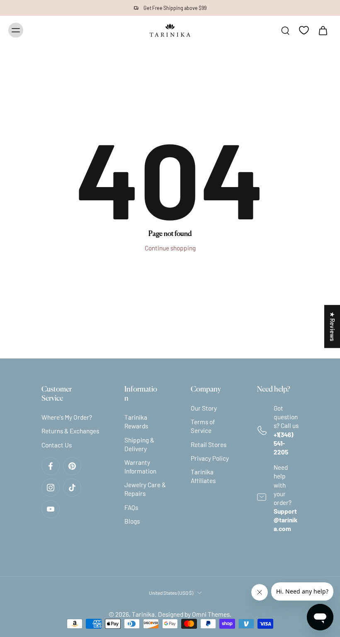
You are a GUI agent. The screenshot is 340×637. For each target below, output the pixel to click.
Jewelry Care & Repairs (145, 489)
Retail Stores (208, 444)
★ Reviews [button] (332, 326)
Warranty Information (140, 467)
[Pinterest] (72, 466)
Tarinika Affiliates (203, 476)
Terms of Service (203, 426)
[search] (285, 30)
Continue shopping (170, 248)
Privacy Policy (210, 458)
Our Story (204, 408)
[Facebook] (50, 466)
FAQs (131, 507)
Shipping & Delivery (139, 444)
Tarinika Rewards (136, 421)
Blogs (132, 521)
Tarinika (143, 614)
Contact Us (56, 445)
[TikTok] (72, 487)
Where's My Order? (66, 417)
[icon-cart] (322, 30)
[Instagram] (50, 487)
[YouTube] (50, 509)
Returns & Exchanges (70, 431)
